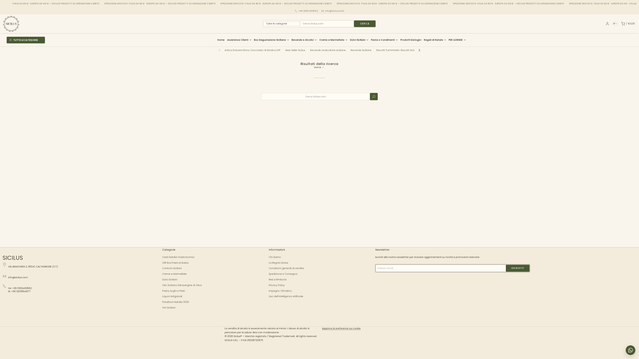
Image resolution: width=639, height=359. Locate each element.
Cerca (364, 23)
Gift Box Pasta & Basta (175, 262)
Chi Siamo (275, 257)
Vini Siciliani (168, 307)
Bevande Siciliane (361, 50)
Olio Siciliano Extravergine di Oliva (182, 285)
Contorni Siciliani (172, 268)
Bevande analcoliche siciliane (328, 50)
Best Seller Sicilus (295, 50)
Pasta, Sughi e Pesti (173, 291)
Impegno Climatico (280, 291)
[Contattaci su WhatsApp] (630, 350)
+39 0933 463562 (308, 10)
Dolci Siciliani (169, 279)
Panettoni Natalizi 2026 (175, 302)
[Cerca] (374, 96)
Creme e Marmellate (174, 274)
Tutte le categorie (25, 40)
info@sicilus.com (334, 10)
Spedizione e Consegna (283, 274)
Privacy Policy (277, 285)
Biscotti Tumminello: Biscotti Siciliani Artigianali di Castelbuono (413, 50)
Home (317, 67)
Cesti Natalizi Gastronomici (178, 257)
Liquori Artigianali (172, 296)
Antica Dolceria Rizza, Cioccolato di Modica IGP (252, 50)
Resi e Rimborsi (278, 279)
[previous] (221, 50)
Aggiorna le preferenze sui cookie (341, 328)
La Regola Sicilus (278, 262)
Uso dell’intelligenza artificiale (286, 296)
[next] (417, 50)
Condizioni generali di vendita (286, 268)
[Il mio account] (607, 24)
